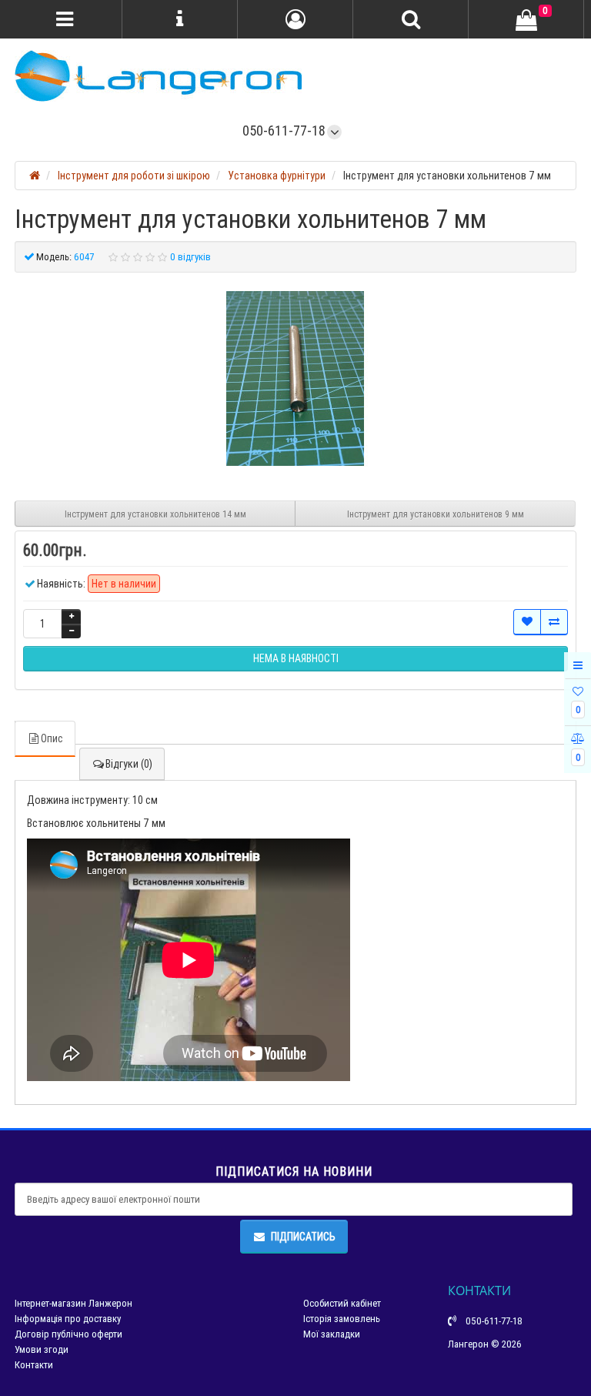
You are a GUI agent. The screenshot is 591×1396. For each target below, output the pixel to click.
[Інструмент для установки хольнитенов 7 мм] (295, 379)
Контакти (34, 1364)
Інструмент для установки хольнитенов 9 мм (435, 514)
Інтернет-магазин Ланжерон (73, 1303)
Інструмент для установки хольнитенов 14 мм (155, 514)
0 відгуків (190, 256)
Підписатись (303, 1237)
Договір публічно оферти (68, 1334)
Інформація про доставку (68, 1318)
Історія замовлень (341, 1318)
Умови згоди (41, 1349)
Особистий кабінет (342, 1303)
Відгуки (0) (128, 764)
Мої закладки (331, 1334)
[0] (526, 20)
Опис (52, 738)
